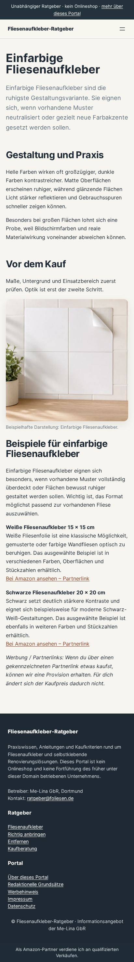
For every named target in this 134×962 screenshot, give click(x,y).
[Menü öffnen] (122, 29)
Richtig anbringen (27, 834)
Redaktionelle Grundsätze (35, 884)
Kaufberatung (22, 848)
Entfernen (18, 841)
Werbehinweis (23, 891)
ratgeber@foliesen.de (50, 798)
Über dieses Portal (28, 877)
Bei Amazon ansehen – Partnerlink (47, 578)
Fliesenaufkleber (25, 826)
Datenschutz (21, 906)
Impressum (20, 899)
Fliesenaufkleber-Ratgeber (41, 29)
